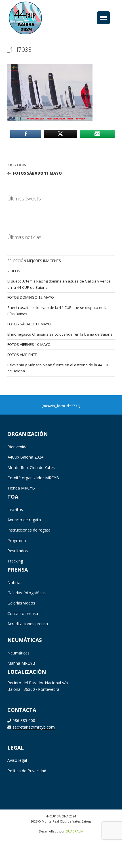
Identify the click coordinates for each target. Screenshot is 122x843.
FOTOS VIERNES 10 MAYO (29, 344)
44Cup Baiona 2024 (25, 457)
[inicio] (33, 17)
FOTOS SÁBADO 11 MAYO (29, 324)
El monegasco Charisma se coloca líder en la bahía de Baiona (60, 334)
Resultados (17, 550)
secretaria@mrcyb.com (33, 727)
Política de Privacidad (26, 770)
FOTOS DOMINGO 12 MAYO (30, 297)
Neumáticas (18, 653)
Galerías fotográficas (26, 592)
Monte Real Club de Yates (31, 467)
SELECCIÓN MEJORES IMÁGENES (34, 260)
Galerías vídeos (21, 603)
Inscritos (15, 509)
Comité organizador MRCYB (33, 477)
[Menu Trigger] (103, 17)
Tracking (15, 561)
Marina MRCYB (21, 663)
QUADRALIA (74, 831)
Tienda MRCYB (21, 488)
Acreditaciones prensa (27, 623)
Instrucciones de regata (29, 530)
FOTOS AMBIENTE (22, 354)
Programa (16, 540)
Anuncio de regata (24, 519)
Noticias (14, 582)
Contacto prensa (22, 613)
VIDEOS (13, 270)
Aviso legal (17, 760)
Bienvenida (17, 446)
